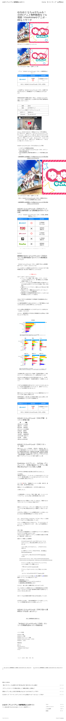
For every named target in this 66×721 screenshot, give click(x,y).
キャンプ (19, 657)
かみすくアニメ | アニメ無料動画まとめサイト (13, 2)
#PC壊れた (44, 550)
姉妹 (30, 657)
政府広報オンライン (24, 580)
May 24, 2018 (41, 573)
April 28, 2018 (35, 567)
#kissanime (29, 552)
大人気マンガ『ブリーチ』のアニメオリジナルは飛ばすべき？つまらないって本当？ (23, 694)
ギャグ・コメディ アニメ (33, 44)
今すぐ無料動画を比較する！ (33, 618)
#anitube (23, 552)
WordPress (62, 718)
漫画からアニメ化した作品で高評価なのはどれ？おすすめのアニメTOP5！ (20, 691)
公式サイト (30, 112)
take (20, 44)
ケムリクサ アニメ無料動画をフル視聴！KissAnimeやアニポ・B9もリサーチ (47, 667)
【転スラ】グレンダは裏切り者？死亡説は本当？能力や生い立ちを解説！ (20, 685)
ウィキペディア (32, 114)
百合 (32, 657)
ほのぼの (23, 657)
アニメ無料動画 (26, 44)
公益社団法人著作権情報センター (27, 583)
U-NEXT (20, 311)
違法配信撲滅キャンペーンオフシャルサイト (30, 581)
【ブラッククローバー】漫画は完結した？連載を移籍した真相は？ (18, 688)
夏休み (27, 657)
